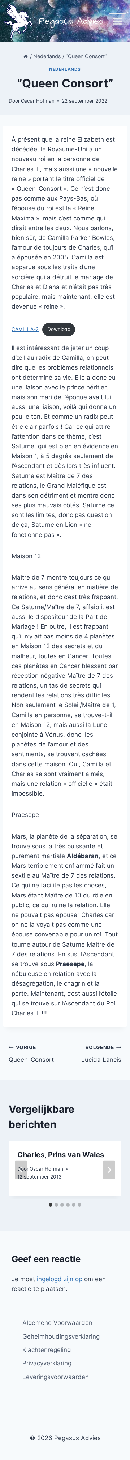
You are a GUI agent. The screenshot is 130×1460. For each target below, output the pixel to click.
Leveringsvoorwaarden (55, 1377)
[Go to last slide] (21, 1169)
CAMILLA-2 (25, 329)
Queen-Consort (31, 1054)
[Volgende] (109, 1169)
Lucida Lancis (101, 1054)
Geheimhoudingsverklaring (61, 1336)
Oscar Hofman (38, 101)
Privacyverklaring (47, 1363)
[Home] (25, 56)
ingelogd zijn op (59, 1279)
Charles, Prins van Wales (60, 1154)
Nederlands (65, 69)
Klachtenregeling (46, 1349)
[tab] (50, 1205)
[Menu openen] (117, 21)
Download (58, 329)
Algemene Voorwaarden (57, 1322)
